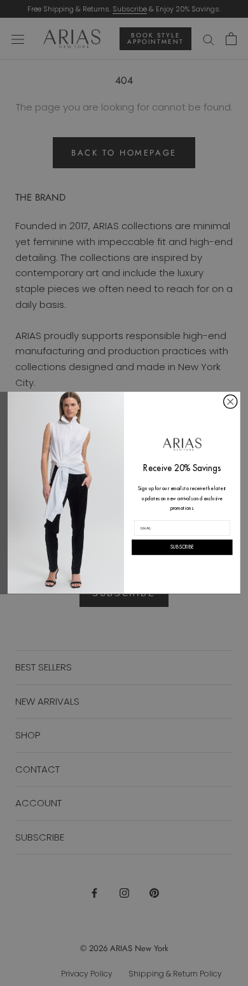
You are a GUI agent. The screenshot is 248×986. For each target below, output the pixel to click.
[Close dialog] (230, 401)
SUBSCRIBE (182, 548)
